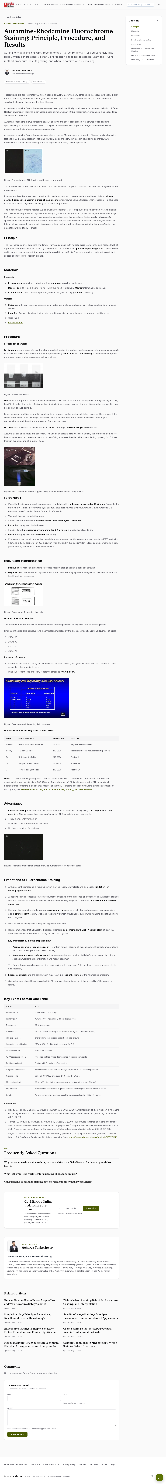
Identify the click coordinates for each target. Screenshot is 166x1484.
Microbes (94, 1464)
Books (104, 1464)
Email (65, 1394)
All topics (118, 4)
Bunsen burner (15, 322)
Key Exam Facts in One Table (143, 55)
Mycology (109, 4)
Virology (88, 4)
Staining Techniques (14, 23)
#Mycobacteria (38, 82)
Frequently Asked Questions (142, 60)
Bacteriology (68, 4)
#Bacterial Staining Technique (17, 82)
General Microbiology (52, 4)
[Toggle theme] (159, 5)
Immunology (79, 4)
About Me (35, 1464)
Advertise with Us (51, 1464)
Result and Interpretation (141, 40)
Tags (113, 1464)
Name (9, 1394)
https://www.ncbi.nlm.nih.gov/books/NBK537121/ (93, 1137)
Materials (135, 31)
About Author (29, 1244)
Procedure (135, 35)
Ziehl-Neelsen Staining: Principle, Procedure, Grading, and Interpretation (56, 789)
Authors (82, 1464)
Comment (10, 1408)
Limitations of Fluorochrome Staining (142, 49)
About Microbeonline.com (15, 1464)
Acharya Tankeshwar (22, 70)
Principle (135, 27)
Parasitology (99, 4)
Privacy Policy (69, 1464)
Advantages (136, 44)
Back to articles (14, 17)
